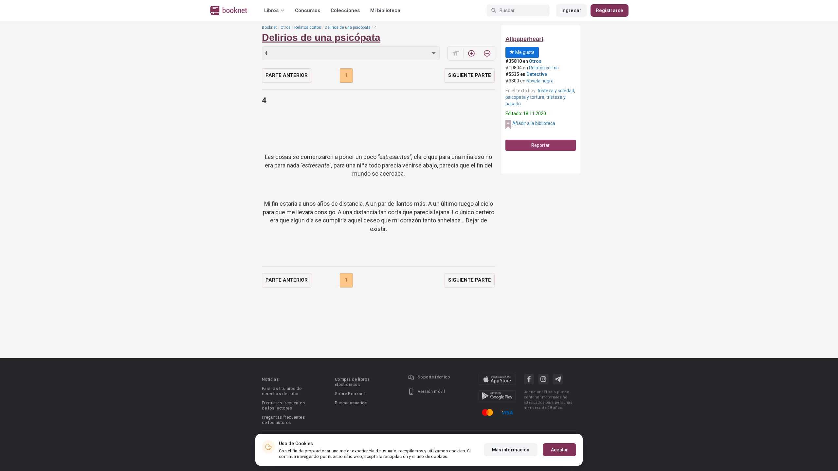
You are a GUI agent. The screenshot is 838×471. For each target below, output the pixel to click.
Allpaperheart (524, 39)
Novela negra (540, 80)
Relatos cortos (307, 27)
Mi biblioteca (385, 10)
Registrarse (609, 10)
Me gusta (524, 52)
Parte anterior (286, 75)
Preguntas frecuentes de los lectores (283, 405)
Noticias (270, 379)
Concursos (307, 10)
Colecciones (345, 10)
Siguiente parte (469, 75)
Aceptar (559, 449)
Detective (536, 74)
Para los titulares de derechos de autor (281, 391)
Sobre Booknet (350, 393)
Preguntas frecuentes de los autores (283, 420)
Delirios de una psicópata (348, 27)
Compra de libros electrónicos (352, 382)
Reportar (540, 145)
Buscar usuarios (351, 402)
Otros (286, 27)
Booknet (269, 27)
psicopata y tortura (524, 97)
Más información (511, 449)
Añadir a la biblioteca (533, 123)
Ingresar (571, 10)
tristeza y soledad (555, 90)
